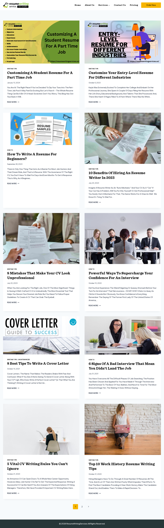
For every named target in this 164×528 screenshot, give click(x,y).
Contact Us (120, 5)
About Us (89, 5)
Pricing (134, 5)
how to (10, 150)
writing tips (12, 69)
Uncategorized (24, 359)
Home (78, 5)
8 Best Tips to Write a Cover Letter (38, 363)
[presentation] (41, 42)
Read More (13, 102)
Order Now (151, 5)
